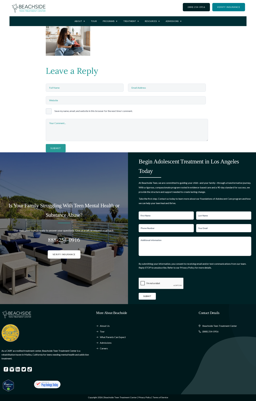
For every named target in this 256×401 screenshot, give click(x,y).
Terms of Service (160, 397)
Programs (109, 21)
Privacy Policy (144, 397)
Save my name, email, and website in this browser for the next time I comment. (94, 111)
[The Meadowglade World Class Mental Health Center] (47, 384)
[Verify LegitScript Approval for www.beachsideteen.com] (8, 385)
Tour (94, 21)
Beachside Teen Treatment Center (120, 397)
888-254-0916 (64, 239)
